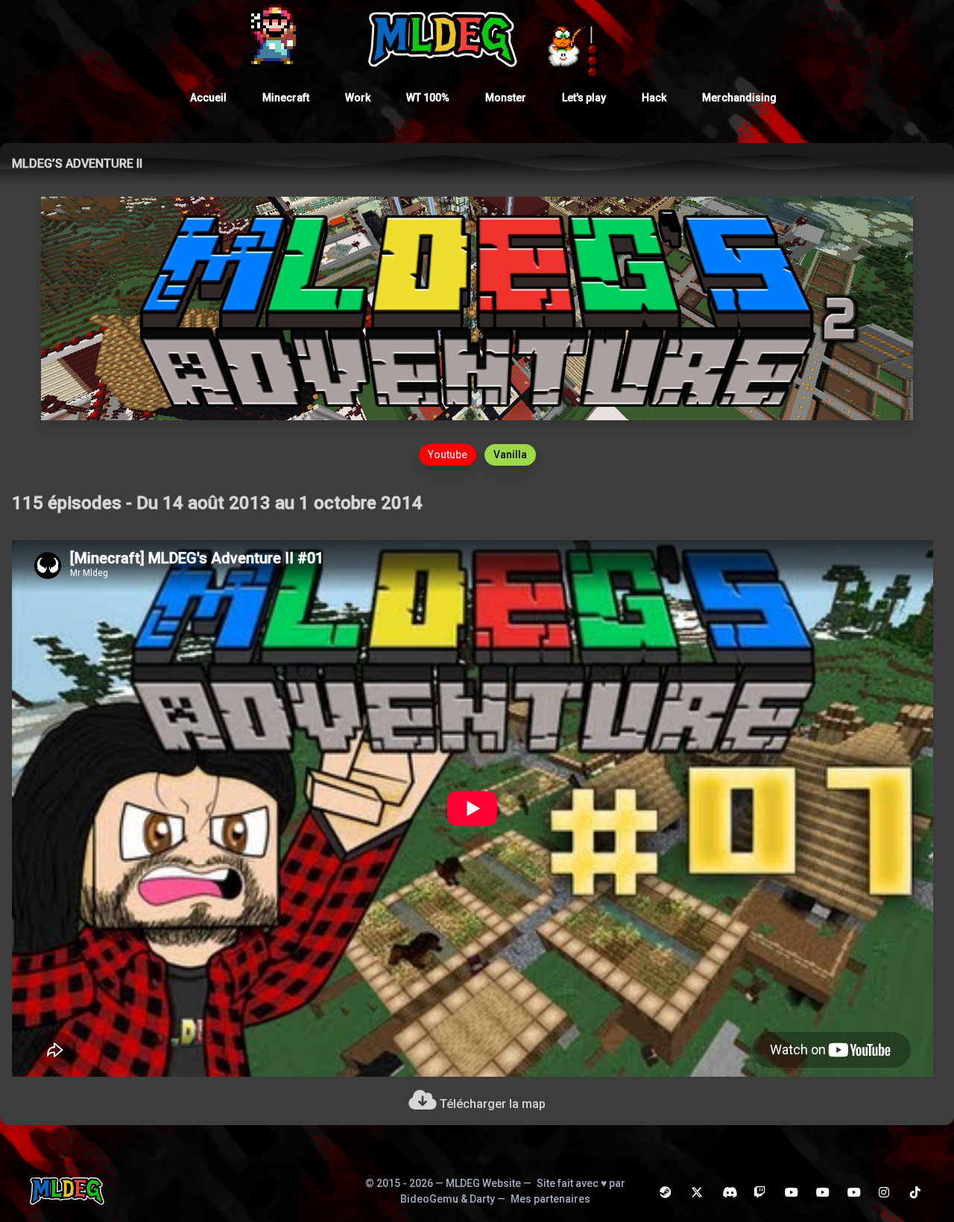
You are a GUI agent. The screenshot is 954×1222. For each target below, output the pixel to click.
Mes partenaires (550, 1199)
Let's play (584, 98)
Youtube (447, 454)
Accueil (208, 98)
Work (357, 98)
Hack (654, 98)
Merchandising (739, 98)
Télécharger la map (491, 1104)
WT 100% (427, 98)
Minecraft (285, 98)
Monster (505, 98)
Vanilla (510, 454)
